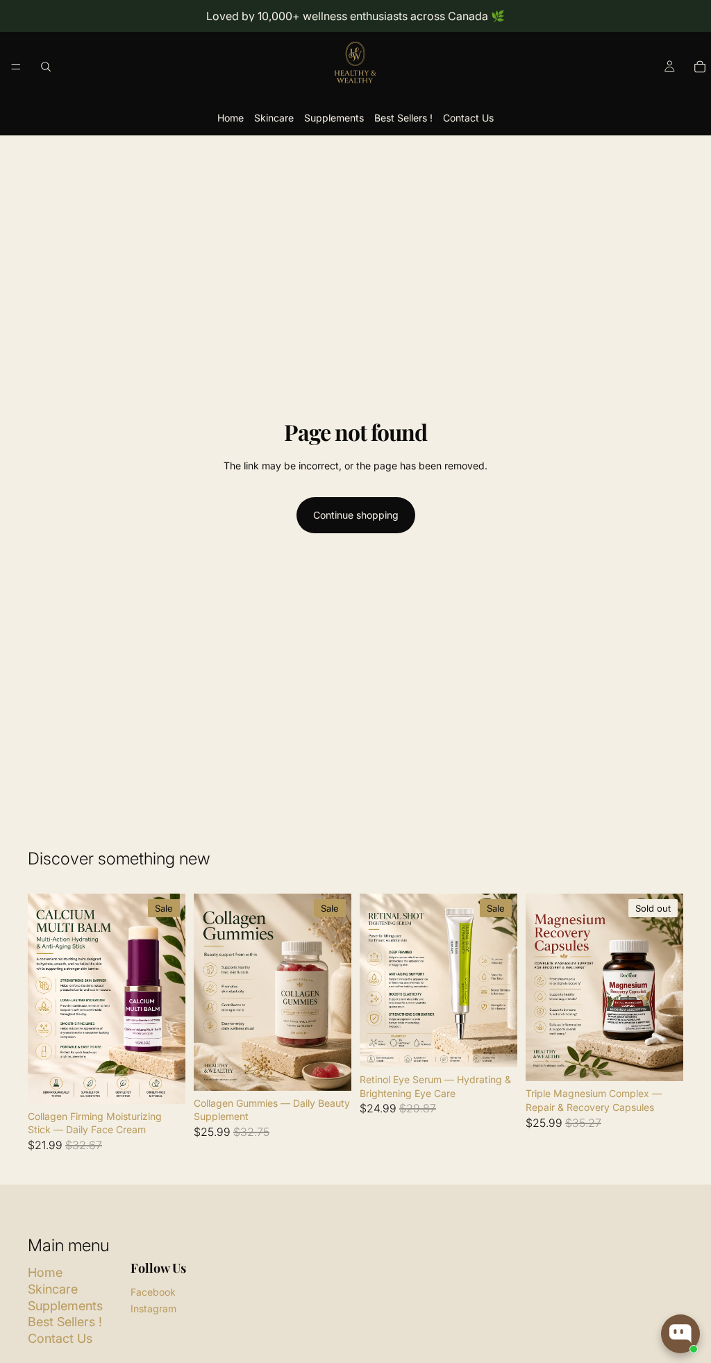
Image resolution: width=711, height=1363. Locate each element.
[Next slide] (170, 998)
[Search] (46, 66)
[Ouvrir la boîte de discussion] (680, 1333)
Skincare (274, 118)
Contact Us (468, 118)
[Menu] (16, 67)
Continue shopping (356, 515)
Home (230, 118)
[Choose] (495, 1045)
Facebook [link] (153, 1292)
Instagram (153, 1308)
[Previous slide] (43, 998)
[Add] (163, 1082)
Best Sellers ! (403, 118)
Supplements (334, 118)
